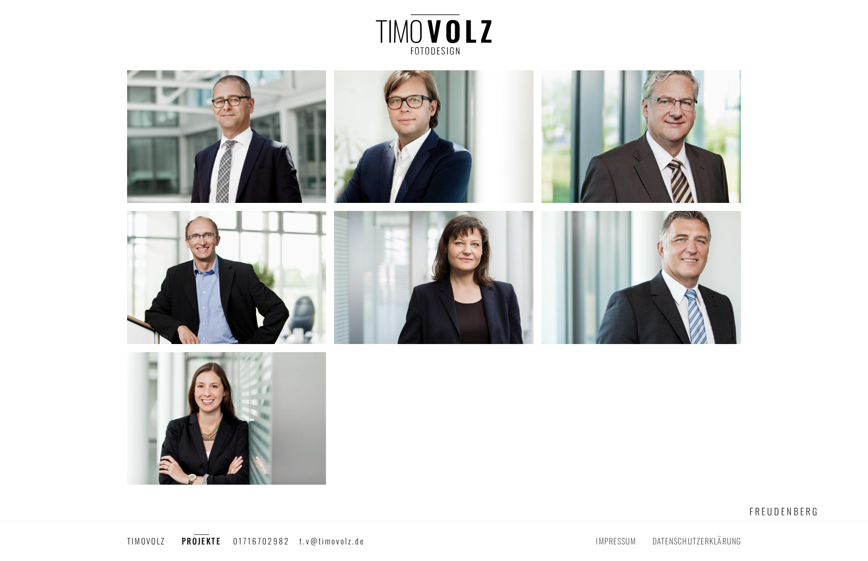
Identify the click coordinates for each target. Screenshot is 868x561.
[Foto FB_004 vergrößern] (227, 276)
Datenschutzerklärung (697, 541)
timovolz (146, 541)
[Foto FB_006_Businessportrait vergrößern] (641, 276)
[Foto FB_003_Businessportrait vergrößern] (641, 136)
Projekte (201, 541)
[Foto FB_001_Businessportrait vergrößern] (227, 136)
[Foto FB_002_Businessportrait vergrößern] (433, 136)
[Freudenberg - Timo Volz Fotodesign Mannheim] (434, 39)
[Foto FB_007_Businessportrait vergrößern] (227, 417)
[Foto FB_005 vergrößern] (433, 276)
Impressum (616, 541)
